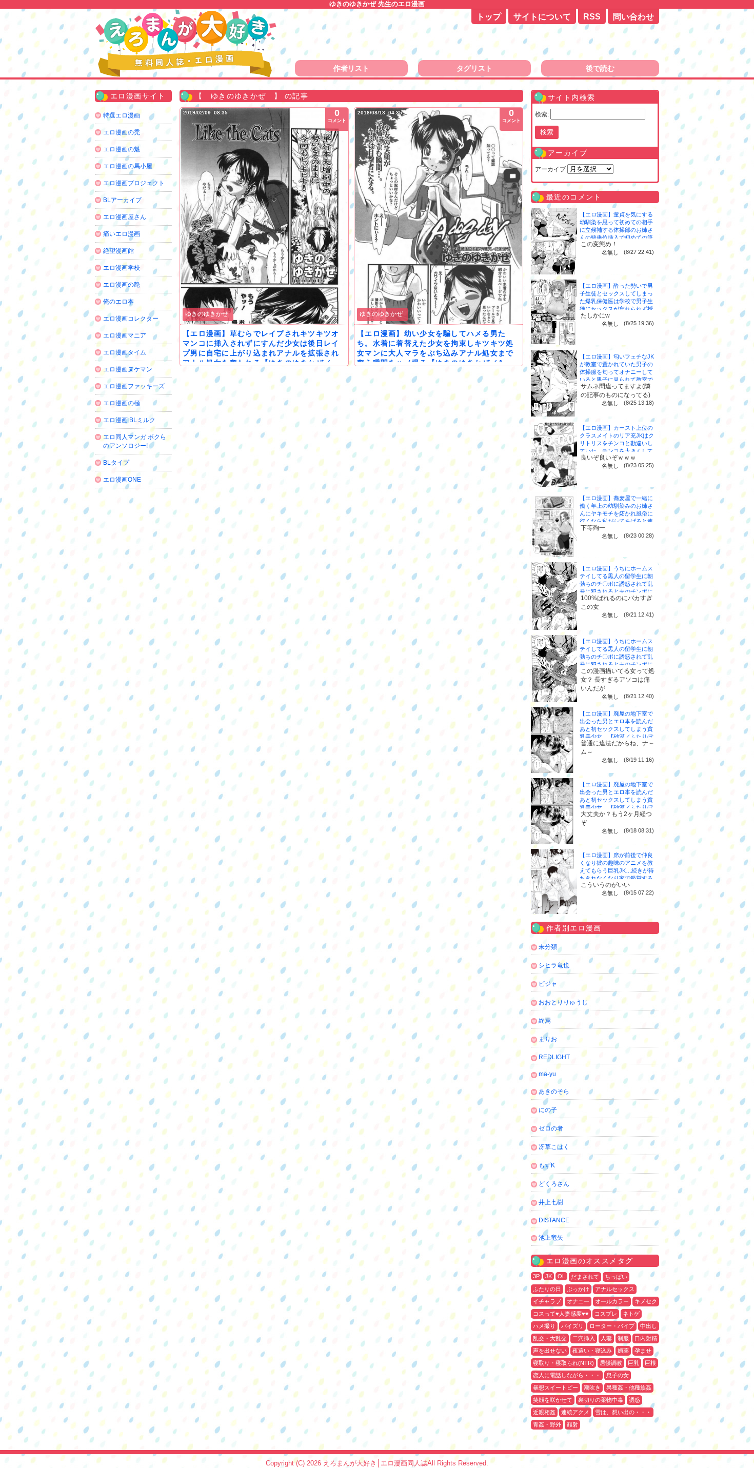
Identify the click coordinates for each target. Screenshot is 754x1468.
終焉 (545, 1021)
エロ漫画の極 (121, 403)
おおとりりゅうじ (563, 1002)
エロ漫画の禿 (121, 132)
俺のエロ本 (118, 301)
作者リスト (351, 68)
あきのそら (554, 1091)
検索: (542, 114)
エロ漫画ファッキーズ (134, 386)
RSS (592, 16)
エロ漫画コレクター (130, 318)
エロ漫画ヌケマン (127, 369)
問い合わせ (633, 16)
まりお (548, 1039)
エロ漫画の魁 (121, 149)
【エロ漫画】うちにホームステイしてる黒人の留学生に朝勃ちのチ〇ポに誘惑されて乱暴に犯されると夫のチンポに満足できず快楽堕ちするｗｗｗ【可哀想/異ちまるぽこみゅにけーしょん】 (617, 591)
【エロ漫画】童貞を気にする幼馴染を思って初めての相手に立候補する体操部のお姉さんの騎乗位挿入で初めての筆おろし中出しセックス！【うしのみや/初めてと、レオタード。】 (617, 237)
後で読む (600, 68)
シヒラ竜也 (554, 965)
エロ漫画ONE (122, 479)
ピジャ (548, 984)
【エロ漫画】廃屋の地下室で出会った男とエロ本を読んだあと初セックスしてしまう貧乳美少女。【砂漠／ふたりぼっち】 (616, 728)
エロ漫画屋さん (124, 217)
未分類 (548, 947)
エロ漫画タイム (124, 352)
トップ (489, 16)
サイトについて (542, 16)
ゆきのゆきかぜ (206, 314)
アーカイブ (550, 169)
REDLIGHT (554, 1057)
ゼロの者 (551, 1128)
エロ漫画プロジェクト (134, 183)
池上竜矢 (551, 1238)
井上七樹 (551, 1202)
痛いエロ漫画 (121, 233)
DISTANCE (554, 1220)
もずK (547, 1165)
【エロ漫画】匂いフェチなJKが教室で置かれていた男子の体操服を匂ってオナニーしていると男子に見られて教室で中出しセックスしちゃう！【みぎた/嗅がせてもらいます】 (617, 379)
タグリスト (474, 68)
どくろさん (554, 1184)
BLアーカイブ (122, 200)
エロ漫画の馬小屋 (127, 166)
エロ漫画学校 (121, 267)
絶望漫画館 (118, 250)
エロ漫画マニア (124, 335)
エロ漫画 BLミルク (129, 420)
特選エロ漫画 (121, 115)
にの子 (548, 1110)
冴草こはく (554, 1147)
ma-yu (547, 1074)
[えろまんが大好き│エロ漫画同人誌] (187, 14)
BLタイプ (116, 462)
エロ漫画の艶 (121, 284)
